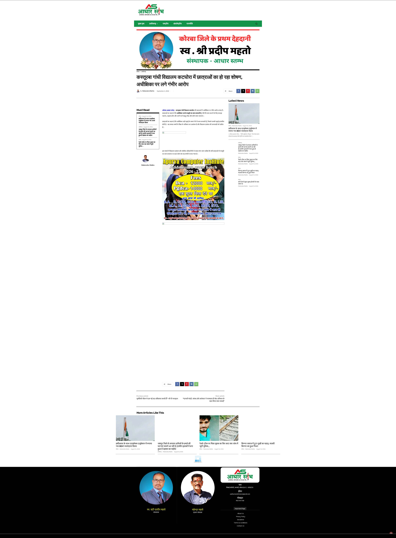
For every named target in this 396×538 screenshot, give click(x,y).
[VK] (253, 91)
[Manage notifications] (391, 533)
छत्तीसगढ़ (143, 71)
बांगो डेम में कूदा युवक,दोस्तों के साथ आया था (248, 183)
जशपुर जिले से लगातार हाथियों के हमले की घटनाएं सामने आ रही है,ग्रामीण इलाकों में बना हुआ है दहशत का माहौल (147, 132)
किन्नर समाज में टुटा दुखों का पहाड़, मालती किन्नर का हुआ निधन (248, 172)
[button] (256, 24)
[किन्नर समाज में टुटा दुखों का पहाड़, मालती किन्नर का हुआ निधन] (233, 172)
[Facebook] (238, 91)
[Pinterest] (248, 91)
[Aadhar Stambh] (158, 9)
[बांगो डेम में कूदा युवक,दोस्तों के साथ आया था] (233, 183)
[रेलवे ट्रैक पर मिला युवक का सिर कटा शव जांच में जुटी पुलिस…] (233, 161)
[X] (243, 91)
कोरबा (138, 71)
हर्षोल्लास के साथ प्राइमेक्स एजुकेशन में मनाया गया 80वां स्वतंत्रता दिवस (147, 120)
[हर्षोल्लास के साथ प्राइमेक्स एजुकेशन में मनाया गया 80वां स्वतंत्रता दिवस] (244, 113)
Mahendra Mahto (148, 91)
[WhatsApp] (257, 91)
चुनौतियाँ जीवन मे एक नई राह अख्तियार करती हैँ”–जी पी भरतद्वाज (157, 398)
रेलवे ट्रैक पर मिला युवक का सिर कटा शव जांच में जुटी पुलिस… (147, 144)
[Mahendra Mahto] (138, 91)
